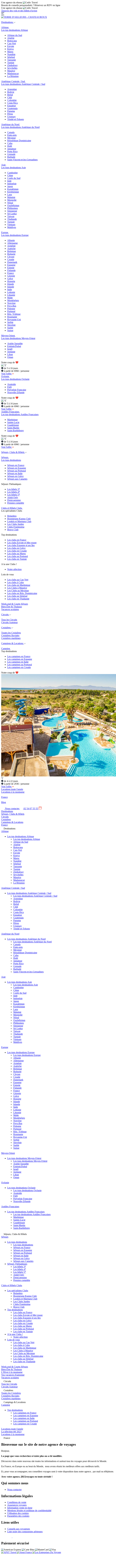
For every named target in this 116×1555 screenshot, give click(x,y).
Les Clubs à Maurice (17, 588)
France (10, 273)
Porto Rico (12, 151)
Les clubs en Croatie (17, 551)
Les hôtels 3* (13, 489)
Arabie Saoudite (15, 343)
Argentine (12, 89)
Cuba (9, 143)
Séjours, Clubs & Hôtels (12, 814)
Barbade (11, 157)
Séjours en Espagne (16, 468)
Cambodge (12, 172)
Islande (10, 286)
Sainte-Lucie (13, 422)
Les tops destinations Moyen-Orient (18, 338)
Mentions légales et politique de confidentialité (29, 1510)
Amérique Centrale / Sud (13, 81)
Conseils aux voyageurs (18, 1529)
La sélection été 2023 (11, 1431)
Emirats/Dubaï (14, 346)
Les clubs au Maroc (16, 553)
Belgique (11, 251)
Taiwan (10, 216)
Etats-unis (12, 135)
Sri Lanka (12, 213)
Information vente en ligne (19, 1507)
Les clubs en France (16, 540)
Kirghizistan (13, 192)
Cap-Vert (11, 43)
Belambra (11, 516)
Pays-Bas (11, 306)
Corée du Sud (13, 178)
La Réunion (13, 76)
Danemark (12, 262)
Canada (10, 132)
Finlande (11, 270)
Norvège (11, 303)
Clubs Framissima (15, 527)
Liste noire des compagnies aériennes (25, 1531)
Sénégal (11, 57)
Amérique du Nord (10, 124)
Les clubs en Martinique (18, 585)
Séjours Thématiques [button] (17, 1264)
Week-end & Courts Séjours (14, 604)
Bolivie (10, 92)
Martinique (12, 419)
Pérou (10, 114)
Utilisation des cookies (18, 1513)
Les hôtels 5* (13, 494)
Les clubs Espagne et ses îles (21, 545)
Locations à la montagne (12, 792)
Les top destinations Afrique (14, 30)
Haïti (9, 146)
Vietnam (11, 224)
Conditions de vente (16, 1502)
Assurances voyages (17, 1505)
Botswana (12, 40)
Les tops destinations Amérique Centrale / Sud (23, 84)
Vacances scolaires (10, 609)
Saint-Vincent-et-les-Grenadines (22, 159)
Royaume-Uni (14, 319)
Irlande (10, 284)
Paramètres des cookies (18, 1516)
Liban (10, 354)
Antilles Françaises (10, 411)
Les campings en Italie (18, 662)
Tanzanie (11, 60)
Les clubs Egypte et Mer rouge (22, 542)
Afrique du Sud (14, 35)
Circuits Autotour (9, 622)
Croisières (6, 819)
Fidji (9, 387)
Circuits (5, 816)
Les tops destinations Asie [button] (19, 982)
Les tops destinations (11, 460)
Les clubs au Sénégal (17, 596)
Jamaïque (11, 148)
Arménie (11, 246)
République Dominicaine (19, 140)
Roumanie (12, 316)
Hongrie (11, 281)
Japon (10, 186)
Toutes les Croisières (11, 632)
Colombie (12, 100)
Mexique (11, 138)
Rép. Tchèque (14, 314)
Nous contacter (14, 1489)
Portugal (11, 311)
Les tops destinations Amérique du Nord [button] (26, 939)
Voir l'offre (6, 373)
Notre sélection (14, 569)
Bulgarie (11, 254)
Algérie (10, 38)
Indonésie (11, 183)
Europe (5, 232)
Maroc (10, 51)
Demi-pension (14, 500)
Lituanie (11, 295)
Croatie (10, 259)
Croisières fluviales (10, 635)
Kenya (10, 49)
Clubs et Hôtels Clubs (12, 508)
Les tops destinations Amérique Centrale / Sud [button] (29, 893)
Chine (10, 175)
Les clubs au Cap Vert (17, 579)
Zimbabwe (12, 65)
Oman (10, 357)
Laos (9, 194)
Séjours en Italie (15, 473)
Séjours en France (15, 465)
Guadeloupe (13, 425)
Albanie (11, 240)
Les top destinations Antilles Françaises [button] (26, 1211)
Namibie (11, 54)
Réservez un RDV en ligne (47, 5)
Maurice (11, 70)
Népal (10, 202)
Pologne (11, 308)
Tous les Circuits (9, 619)
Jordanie (11, 351)
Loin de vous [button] (13, 1339)
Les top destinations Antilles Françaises (20, 414)
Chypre (10, 256)
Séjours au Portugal (16, 470)
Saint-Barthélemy (15, 430)
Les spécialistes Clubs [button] (17, 1290)
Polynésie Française (16, 389)
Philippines (12, 208)
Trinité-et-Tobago (15, 119)
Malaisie (11, 197)
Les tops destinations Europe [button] (21, 1052)
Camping (6, 648)
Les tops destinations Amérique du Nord (20, 127)
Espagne (11, 265)
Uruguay (11, 116)
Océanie (5, 376)
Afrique (5, 27)
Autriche (11, 248)
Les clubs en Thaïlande (18, 598)
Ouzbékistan (13, 205)
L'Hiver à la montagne (12, 1372)
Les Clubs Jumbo (15, 524)
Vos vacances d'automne (12, 1375)
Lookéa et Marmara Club (19, 521)
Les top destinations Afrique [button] (20, 836)
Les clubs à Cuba (15, 582)
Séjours (5, 457)
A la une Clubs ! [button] (15, 1334)
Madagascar (13, 73)
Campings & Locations (12, 822)
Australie (11, 384)
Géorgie (11, 276)
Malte (10, 297)
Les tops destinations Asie (13, 167)
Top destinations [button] (15, 1309)
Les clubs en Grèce (16, 548)
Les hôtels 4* (13, 492)
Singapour (12, 211)
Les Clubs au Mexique (18, 590)
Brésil (10, 94)
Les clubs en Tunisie (17, 559)
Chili (9, 97)
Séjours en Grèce (15, 476)
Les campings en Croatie (19, 667)
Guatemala (12, 108)
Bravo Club (12, 529)
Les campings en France (18, 656)
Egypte (10, 46)
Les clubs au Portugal (17, 556)
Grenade (11, 154)
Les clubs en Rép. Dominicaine (22, 593)
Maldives (11, 227)
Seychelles (12, 68)
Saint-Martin (13, 428)
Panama (11, 111)
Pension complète (15, 503)
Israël (9, 349)
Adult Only (12, 497)
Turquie (11, 222)
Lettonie (11, 292)
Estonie (10, 267)
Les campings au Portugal (19, 664)
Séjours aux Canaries (17, 479)
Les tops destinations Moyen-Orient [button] (24, 1158)
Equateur (11, 105)
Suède (10, 327)
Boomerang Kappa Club (19, 518)
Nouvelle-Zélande (15, 392)
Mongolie (11, 200)
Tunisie (10, 62)
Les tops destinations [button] (17, 1242)
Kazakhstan (12, 189)
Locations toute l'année (12, 789)
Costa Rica (12, 103)
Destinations (7, 811)
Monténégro (13, 300)
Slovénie (11, 325)
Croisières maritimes (11, 638)
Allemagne (12, 243)
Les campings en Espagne (19, 659)
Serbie (10, 322)
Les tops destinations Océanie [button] (21, 1187)
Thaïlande (12, 219)
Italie (9, 289)
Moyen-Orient (8, 335)
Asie (3, 165)
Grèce (10, 278)
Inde (9, 181)
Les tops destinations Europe (15, 235)
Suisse (10, 330)
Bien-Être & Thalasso (11, 606)
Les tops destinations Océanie (15, 379)
